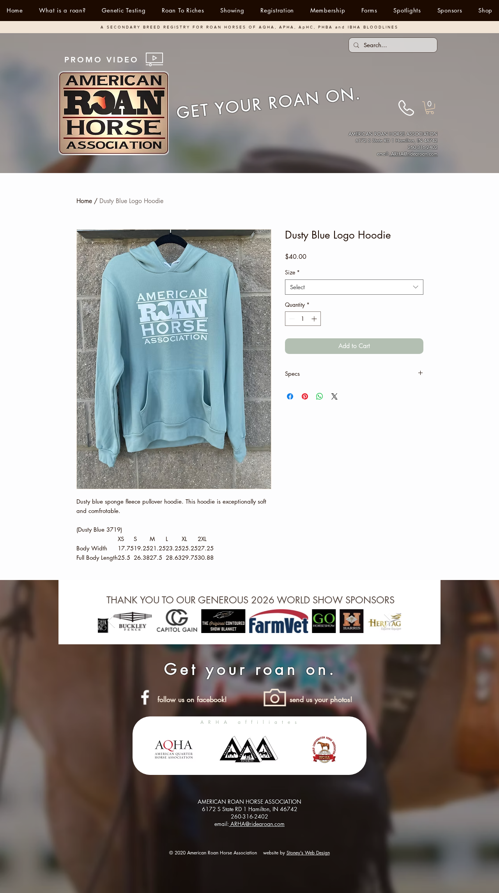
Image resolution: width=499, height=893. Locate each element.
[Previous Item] (111, 621)
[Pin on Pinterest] (305, 396)
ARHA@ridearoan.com (413, 153)
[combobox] (354, 287)
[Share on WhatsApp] (319, 396)
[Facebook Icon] (145, 697)
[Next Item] (387, 621)
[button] (232, 10)
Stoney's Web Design (308, 852)
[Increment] (315, 318)
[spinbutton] (303, 318)
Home (84, 201)
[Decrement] (291, 318)
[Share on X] (334, 396)
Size (292, 272)
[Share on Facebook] (290, 396)
